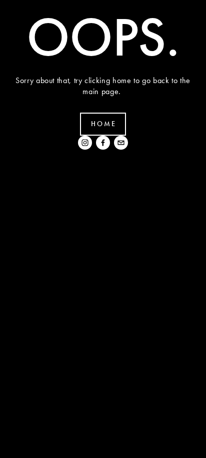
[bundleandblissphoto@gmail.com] (121, 143)
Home (103, 124)
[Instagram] (85, 143)
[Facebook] (103, 143)
